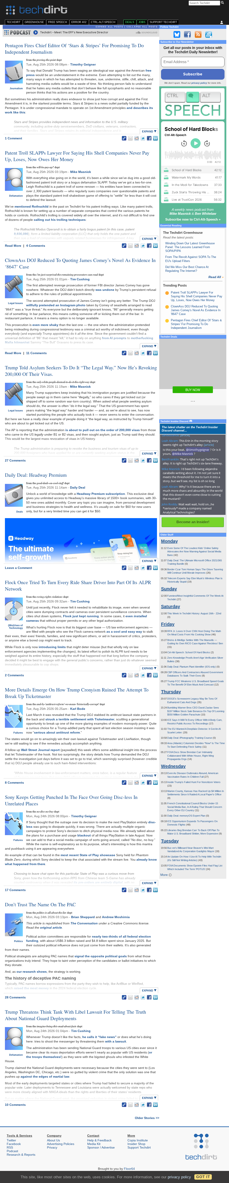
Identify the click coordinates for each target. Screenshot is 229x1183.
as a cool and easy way (124, 631)
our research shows (32, 971)
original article (51, 927)
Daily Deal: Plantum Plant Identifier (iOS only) (191, 666)
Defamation (16, 195)
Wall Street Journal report (40, 750)
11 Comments (36, 353)
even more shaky (45, 325)
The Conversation (84, 923)
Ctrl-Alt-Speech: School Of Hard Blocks (189, 652)
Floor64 (129, 1168)
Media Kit (93, 1144)
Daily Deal (77, 487)
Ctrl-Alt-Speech (103, 22)
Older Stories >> (147, 1118)
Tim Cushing (80, 279)
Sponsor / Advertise (101, 1147)
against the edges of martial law (45, 1076)
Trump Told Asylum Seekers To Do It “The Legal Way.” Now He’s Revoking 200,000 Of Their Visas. (81, 370)
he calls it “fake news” (99, 1037)
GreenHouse (34, 22)
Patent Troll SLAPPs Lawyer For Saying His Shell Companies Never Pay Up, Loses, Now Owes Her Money (77, 155)
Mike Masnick (80, 172)
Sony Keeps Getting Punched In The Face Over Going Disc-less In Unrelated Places (71, 800)
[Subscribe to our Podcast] (208, 34)
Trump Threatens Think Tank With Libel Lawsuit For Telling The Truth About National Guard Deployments (75, 1015)
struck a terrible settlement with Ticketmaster (79, 719)
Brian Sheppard (83, 917)
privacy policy (199, 83)
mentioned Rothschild (32, 206)
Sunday (169, 588)
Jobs (141, 22)
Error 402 (79, 22)
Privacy (52, 1147)
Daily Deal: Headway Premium (36, 475)
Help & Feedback (99, 1140)
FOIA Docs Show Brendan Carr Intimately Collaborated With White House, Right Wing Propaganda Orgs (190, 755)
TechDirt (13, 22)
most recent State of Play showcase (88, 855)
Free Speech (57, 22)
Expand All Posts (109, 27)
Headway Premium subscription (101, 494)
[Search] (223, 3)
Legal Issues (15, 303)
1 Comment (13, 138)
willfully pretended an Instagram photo (55, 305)
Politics (18, 941)
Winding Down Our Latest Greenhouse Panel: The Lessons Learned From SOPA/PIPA (190, 247)
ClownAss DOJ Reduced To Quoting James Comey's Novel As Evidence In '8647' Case (196, 310)
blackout (84, 835)
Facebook (14, 1144)
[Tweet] (143, 138)
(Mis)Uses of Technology (15, 626)
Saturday (170, 606)
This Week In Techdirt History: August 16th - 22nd (194, 613)
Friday (167, 624)
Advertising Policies (60, 1144)
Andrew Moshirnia (116, 917)
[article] (185, 435)
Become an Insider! (192, 522)
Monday (169, 541)
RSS (10, 1147)
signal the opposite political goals (100, 956)
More (164, 875)
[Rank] (167, 293)
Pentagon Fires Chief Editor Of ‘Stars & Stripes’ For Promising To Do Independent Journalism (74, 48)
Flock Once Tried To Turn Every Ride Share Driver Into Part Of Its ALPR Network (78, 585)
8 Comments (14, 782)
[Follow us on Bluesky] (177, 34)
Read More (13, 245)
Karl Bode (77, 709)
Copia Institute (137, 1140)
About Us (53, 1140)
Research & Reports (21, 1154)
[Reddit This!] (136, 138)
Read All (216, 277)
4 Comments (35, 245)
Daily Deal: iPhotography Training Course (190, 737)
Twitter (11, 1140)
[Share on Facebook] (149, 138)
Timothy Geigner (83, 64)
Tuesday (170, 840)
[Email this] (130, 138)
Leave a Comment (18, 568)
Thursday (171, 691)
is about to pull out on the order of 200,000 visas (102, 430)
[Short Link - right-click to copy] (124, 138)
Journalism (16, 88)
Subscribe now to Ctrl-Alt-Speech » (193, 219)
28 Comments (15, 997)
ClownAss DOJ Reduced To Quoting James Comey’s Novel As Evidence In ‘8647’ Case (80, 263)
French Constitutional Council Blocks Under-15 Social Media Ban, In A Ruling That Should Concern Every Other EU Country (194, 807)
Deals (129, 22)
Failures (18, 732)
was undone (104, 289)
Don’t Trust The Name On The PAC (40, 904)
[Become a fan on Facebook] (187, 34)
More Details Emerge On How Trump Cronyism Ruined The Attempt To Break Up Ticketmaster (76, 692)
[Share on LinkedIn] (155, 138)
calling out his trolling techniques (60, 219)
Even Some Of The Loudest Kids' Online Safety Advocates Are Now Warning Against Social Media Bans (194, 551)
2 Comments (14, 675)
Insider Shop (136, 1144)
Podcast (12, 1151)
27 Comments (15, 460)
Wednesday (173, 766)
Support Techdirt (163, 22)
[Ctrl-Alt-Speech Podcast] (193, 104)
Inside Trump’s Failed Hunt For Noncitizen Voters (194, 782)
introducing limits (52, 647)
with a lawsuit (115, 1041)
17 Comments (15, 890)
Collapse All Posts (142, 27)
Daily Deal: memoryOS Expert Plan (186, 815)
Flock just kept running (81, 616)
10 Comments (15, 1104)
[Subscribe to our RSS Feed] (198, 34)
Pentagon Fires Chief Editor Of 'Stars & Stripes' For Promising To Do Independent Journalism (196, 324)
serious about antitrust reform (57, 732)
